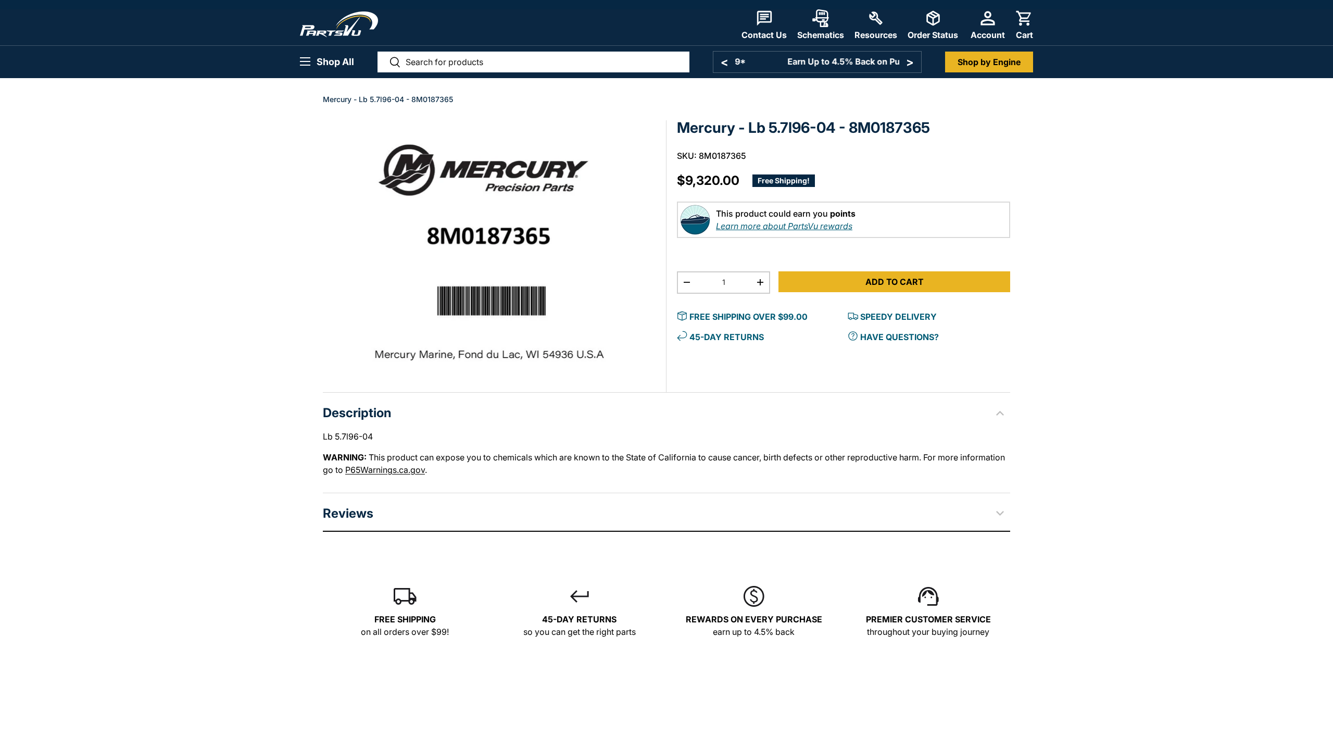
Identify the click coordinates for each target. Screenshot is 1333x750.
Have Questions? (899, 337)
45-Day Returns (726, 337)
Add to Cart (894, 282)
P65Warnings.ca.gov (385, 470)
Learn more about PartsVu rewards (784, 226)
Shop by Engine (989, 62)
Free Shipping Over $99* (817, 61)
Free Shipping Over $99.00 (748, 316)
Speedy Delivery (898, 316)
